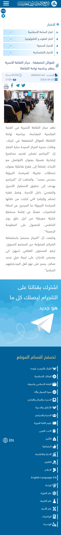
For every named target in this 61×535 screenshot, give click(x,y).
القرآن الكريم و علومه (41, 368)
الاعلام (48, 470)
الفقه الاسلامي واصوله (40, 384)
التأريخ (49, 438)
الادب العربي (45, 431)
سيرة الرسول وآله (43, 392)
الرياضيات (47, 516)
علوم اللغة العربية (43, 423)
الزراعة (48, 485)
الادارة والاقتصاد (43, 454)
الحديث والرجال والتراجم (40, 400)
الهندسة (47, 524)
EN (3, 11)
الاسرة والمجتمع (43, 415)
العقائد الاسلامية (43, 376)
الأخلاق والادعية (43, 407)
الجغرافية (47, 446)
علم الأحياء (46, 509)
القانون (48, 462)
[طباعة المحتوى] (6, 86)
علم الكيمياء (46, 501)
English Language (41, 477)
